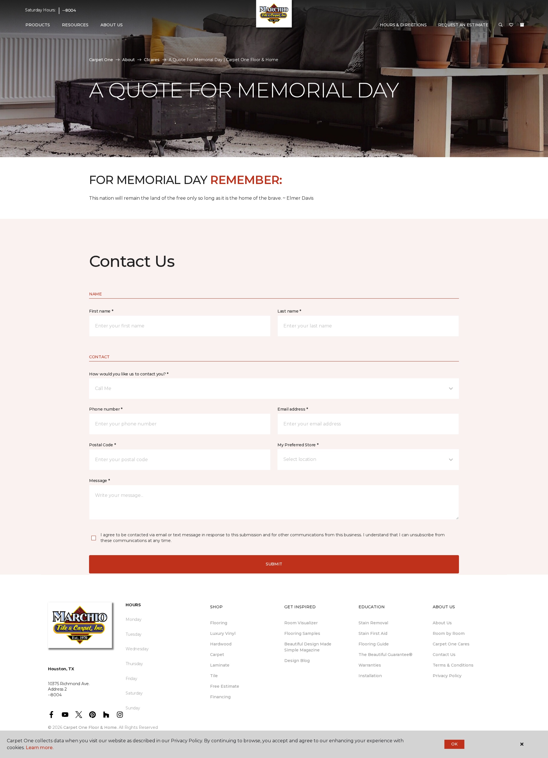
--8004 (69, 10)
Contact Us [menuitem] (444, 654)
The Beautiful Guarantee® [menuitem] (385, 654)
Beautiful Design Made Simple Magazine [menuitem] (307, 647)
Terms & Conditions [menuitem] (453, 665)
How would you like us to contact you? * (128, 374)
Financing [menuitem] (220, 696)
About (128, 59)
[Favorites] (511, 25)
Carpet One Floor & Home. (90, 727)
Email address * (292, 409)
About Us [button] (111, 24)
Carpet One (101, 59)
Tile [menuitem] (214, 675)
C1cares (152, 59)
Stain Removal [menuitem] (373, 622)
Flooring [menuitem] (218, 622)
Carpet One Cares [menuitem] (451, 644)
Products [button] (37, 24)
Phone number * (105, 409)
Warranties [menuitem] (369, 665)
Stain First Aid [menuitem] (372, 633)
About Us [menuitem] (442, 622)
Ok (454, 744)
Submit (274, 564)
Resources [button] (75, 24)
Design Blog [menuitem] (297, 660)
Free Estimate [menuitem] (224, 686)
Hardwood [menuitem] (220, 644)
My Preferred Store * (297, 445)
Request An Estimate (463, 24)
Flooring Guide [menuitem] (373, 644)
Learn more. (39, 747)
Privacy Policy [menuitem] (447, 675)
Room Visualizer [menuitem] (301, 622)
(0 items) (522, 25)
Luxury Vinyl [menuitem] (222, 633)
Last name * (289, 311)
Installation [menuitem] (370, 675)
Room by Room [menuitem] (449, 633)
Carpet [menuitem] (217, 654)
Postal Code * (102, 445)
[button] (500, 25)
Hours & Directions (403, 24)
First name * (101, 311)
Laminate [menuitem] (219, 665)
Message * (99, 481)
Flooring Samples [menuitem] (302, 633)
